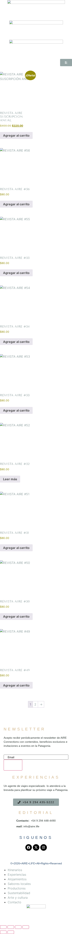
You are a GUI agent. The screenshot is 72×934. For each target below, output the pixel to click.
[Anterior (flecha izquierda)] (3, 932)
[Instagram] (43, 847)
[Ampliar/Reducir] (3, 927)
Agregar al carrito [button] (16, 135)
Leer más (10, 479)
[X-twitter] (36, 847)
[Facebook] (28, 847)
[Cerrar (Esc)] (25, 927)
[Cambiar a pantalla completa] (10, 927)
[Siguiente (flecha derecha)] (10, 932)
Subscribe (13, 766)
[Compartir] (18, 927)
